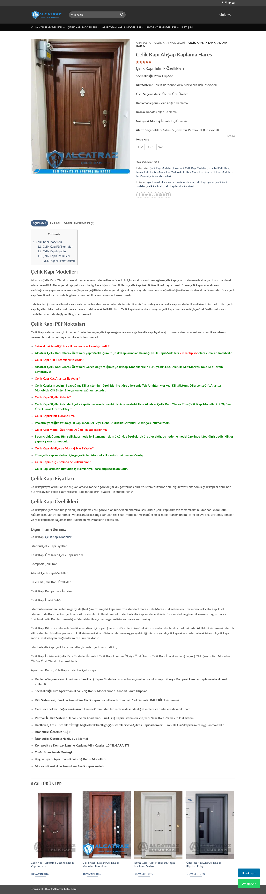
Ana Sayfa (143, 42)
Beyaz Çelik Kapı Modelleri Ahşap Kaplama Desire (154, 864)
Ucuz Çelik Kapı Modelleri (218, 172)
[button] (225, 14)
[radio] (140, 147)
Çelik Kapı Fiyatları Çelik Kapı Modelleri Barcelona (101, 864)
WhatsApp (249, 883)
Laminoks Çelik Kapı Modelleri (153, 172)
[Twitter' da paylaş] (146, 195)
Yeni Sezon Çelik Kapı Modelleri (153, 176)
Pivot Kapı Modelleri (161, 27)
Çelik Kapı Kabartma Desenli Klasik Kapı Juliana (52, 864)
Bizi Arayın (249, 873)
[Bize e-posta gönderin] (233, 3)
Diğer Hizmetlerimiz (58, 260)
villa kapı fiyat (186, 186)
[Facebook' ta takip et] (222, 3)
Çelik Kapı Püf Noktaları (55, 246)
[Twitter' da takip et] (229, 3)
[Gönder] (122, 14)
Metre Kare (142, 139)
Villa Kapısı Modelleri (46, 27)
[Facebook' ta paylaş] (139, 195)
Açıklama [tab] (39, 223)
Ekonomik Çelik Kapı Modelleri (190, 168)
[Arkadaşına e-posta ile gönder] (153, 195)
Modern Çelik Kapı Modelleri (187, 172)
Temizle (231, 135)
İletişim (187, 27)
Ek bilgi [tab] (55, 223)
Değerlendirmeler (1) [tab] (79, 223)
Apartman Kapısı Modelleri (121, 27)
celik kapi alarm (186, 182)
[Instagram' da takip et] (226, 3)
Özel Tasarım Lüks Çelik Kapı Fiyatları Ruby (203, 864)
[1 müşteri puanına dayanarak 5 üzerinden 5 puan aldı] (185, 62)
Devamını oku (40, 874)
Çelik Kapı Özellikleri (53, 256)
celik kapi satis (155, 186)
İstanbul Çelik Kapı (219, 168)
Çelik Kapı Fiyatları (52, 251)
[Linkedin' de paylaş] (167, 195)
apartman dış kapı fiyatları (161, 182)
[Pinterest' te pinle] (160, 195)
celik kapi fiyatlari (205, 182)
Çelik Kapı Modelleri (82, 27)
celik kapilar (171, 186)
